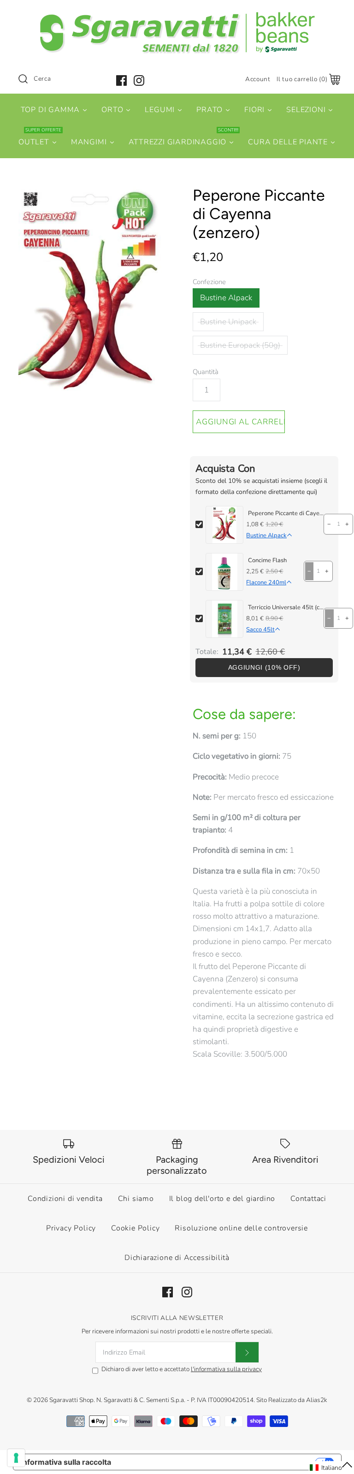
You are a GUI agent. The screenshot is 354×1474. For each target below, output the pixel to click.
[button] (331, 1467)
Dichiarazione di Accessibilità (177, 1258)
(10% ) (264, 667)
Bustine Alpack (226, 297)
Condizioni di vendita (65, 1199)
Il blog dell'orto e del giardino (222, 1199)
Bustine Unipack (228, 321)
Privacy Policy (71, 1228)
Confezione (209, 281)
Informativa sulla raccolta (66, 1462)
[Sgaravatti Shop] (177, 15)
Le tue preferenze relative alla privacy (217, 1462)
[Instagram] (139, 80)
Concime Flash (267, 560)
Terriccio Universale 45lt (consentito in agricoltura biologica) (286, 607)
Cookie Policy (135, 1228)
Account (258, 79)
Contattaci (308, 1199)
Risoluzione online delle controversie (241, 1228)
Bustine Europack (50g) (240, 345)
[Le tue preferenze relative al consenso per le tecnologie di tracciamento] (16, 1458)
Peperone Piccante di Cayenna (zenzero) (286, 513)
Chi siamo (136, 1199)
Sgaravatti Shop (71, 1400)
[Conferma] (247, 1352)
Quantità (205, 371)
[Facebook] (121, 80)
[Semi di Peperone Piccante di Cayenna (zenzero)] (89, 296)
